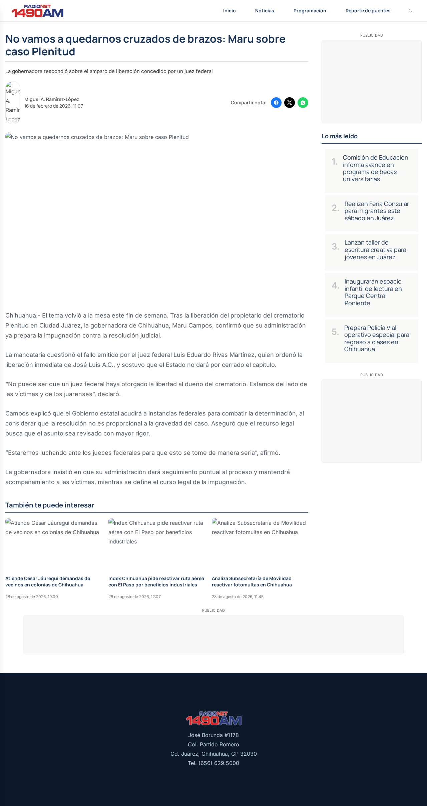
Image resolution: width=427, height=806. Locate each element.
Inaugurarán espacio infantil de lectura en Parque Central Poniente (373, 292)
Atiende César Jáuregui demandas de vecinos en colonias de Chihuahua (47, 581)
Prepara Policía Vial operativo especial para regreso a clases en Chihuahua (376, 338)
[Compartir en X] (289, 102)
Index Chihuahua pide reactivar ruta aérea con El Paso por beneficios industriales (156, 581)
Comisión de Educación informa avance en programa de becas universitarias (375, 168)
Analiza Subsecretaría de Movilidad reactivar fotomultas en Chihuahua (252, 581)
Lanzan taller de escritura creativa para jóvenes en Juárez (375, 249)
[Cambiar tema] (410, 11)
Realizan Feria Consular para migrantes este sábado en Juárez (377, 211)
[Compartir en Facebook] (276, 102)
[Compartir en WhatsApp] (303, 102)
